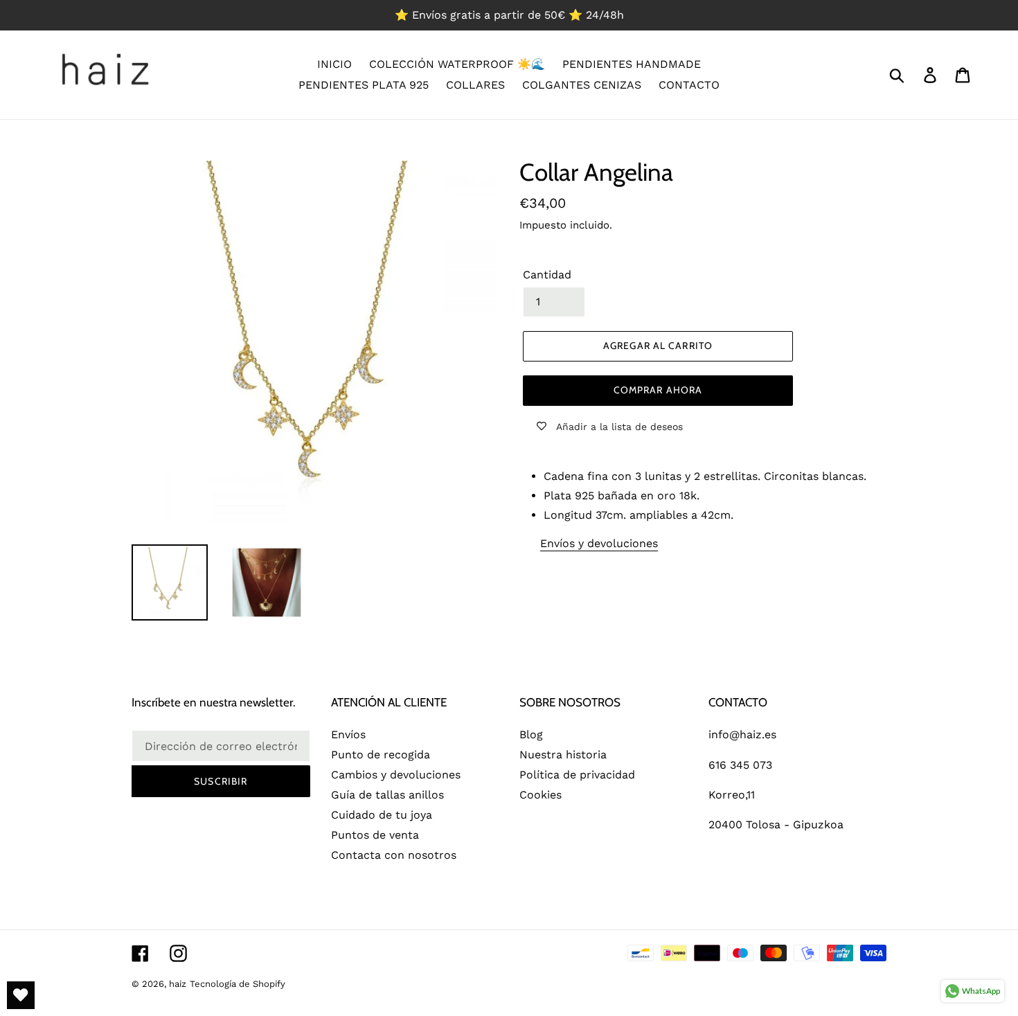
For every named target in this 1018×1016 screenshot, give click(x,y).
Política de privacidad (577, 774)
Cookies (540, 794)
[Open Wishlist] (21, 995)
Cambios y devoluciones (396, 774)
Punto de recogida (380, 754)
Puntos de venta (375, 834)
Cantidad (547, 274)
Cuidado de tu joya (381, 814)
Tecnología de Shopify (237, 984)
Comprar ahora (658, 390)
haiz (177, 984)
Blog (531, 734)
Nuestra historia (563, 754)
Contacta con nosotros (393, 855)
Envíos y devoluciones (599, 543)
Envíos (348, 734)
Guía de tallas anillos (387, 794)
